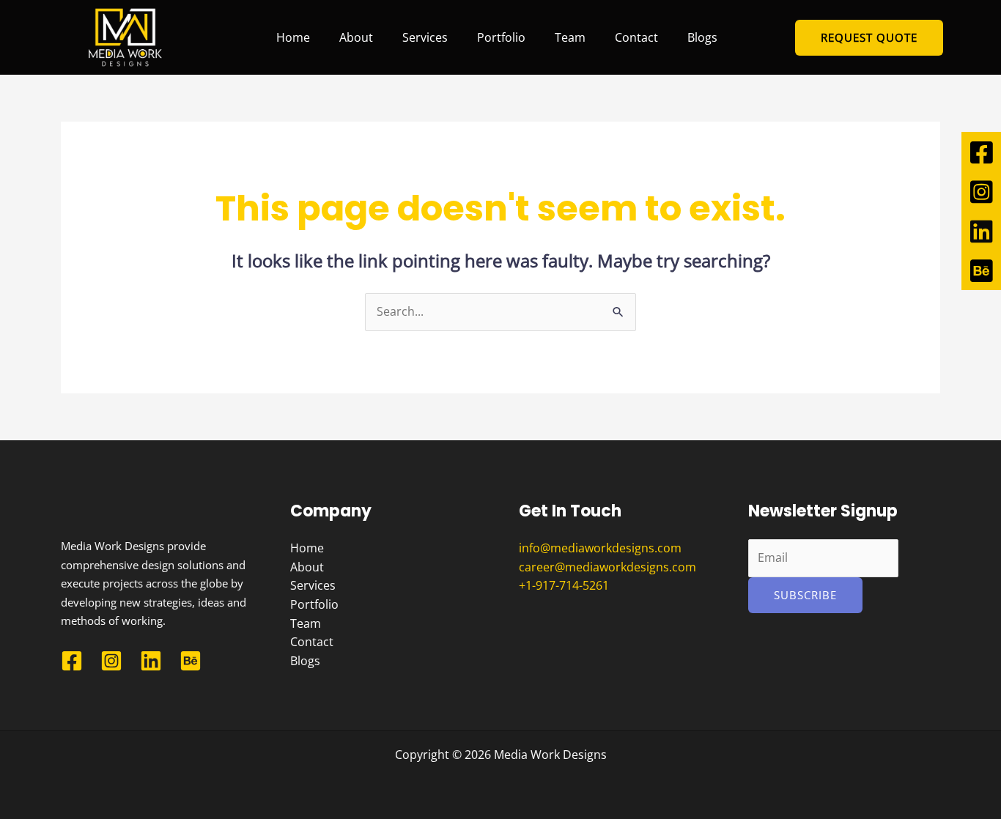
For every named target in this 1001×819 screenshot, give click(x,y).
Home (293, 37)
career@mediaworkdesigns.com (607, 567)
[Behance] (191, 661)
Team (570, 37)
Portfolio (501, 37)
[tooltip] (981, 151)
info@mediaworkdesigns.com (600, 548)
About (356, 37)
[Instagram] (111, 661)
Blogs (702, 37)
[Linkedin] (151, 661)
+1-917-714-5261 (564, 585)
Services (425, 37)
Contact (636, 37)
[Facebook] (72, 661)
